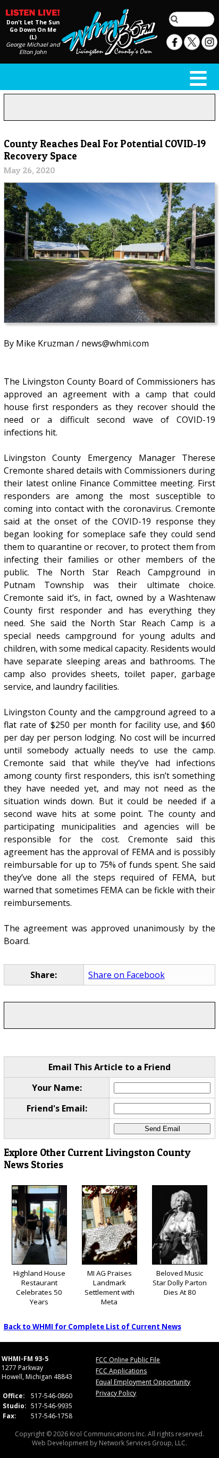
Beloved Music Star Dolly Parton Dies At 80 (180, 1282)
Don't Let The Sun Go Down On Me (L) (33, 30)
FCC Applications (121, 1370)
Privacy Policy (116, 1393)
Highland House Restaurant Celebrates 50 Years (39, 1287)
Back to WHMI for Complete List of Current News (92, 1326)
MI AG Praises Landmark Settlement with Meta (109, 1287)
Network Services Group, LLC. (143, 1442)
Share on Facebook (126, 975)
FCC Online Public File (128, 1359)
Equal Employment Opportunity (143, 1381)
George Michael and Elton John (33, 48)
